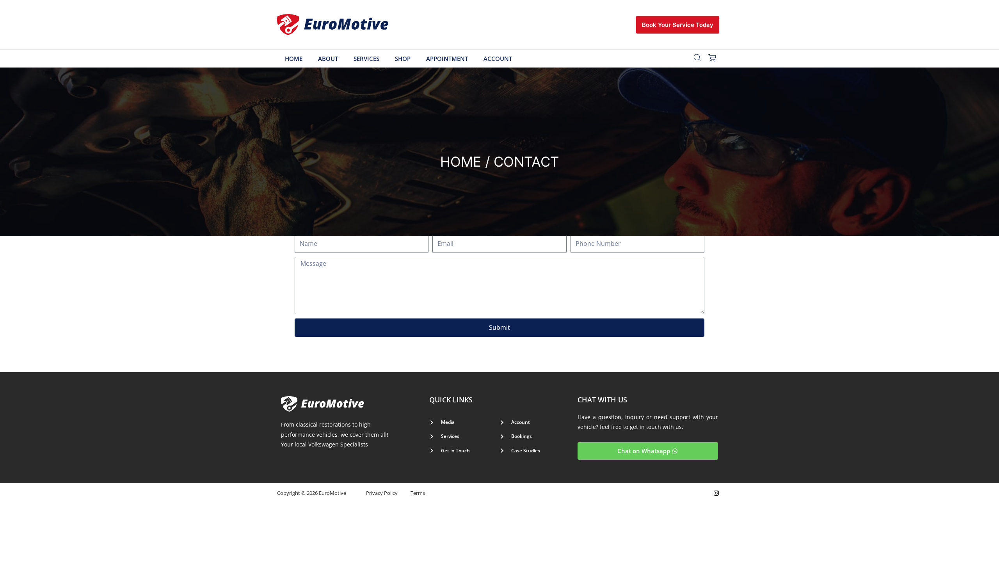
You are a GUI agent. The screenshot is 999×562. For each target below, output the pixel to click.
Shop (403, 58)
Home (293, 58)
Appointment (447, 58)
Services (366, 58)
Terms (418, 492)
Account (498, 58)
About (328, 58)
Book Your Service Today (677, 24)
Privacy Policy (382, 492)
